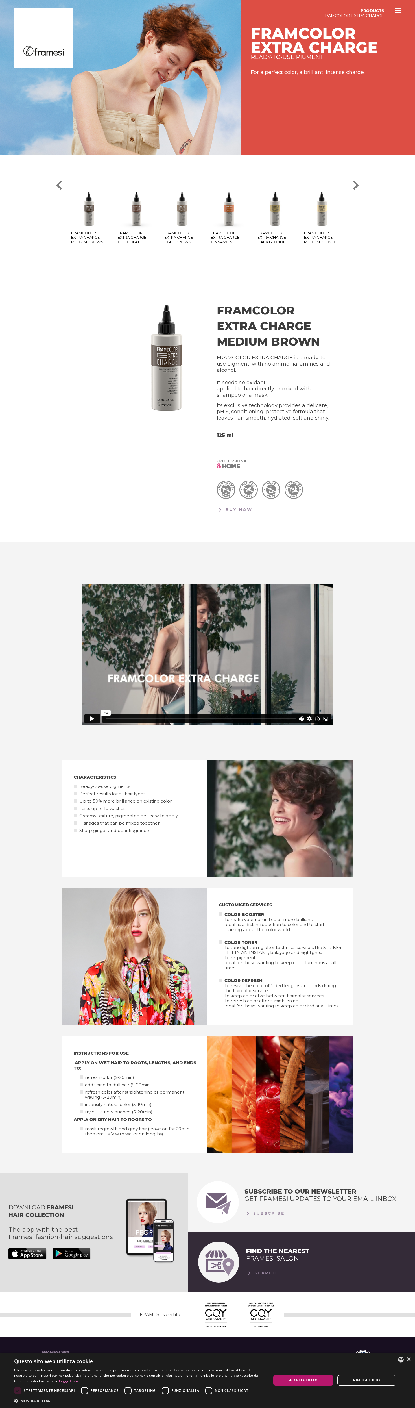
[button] (139, 1400)
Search (264, 1273)
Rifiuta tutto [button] (366, 1380)
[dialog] (207, 1380)
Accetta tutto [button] (303, 1380)
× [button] (409, 1359)
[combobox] (401, 1360)
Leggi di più (68, 1381)
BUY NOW (238, 509)
